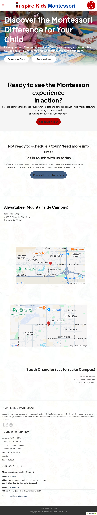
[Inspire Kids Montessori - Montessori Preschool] (45, 5)
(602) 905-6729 (13, 477)
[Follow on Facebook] (3, 425)
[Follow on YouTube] (11, 425)
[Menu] (3, 5)
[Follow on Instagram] (7, 425)
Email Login (44, 508)
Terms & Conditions (20, 496)
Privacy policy (7, 496)
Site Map (54, 508)
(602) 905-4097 (13, 487)
